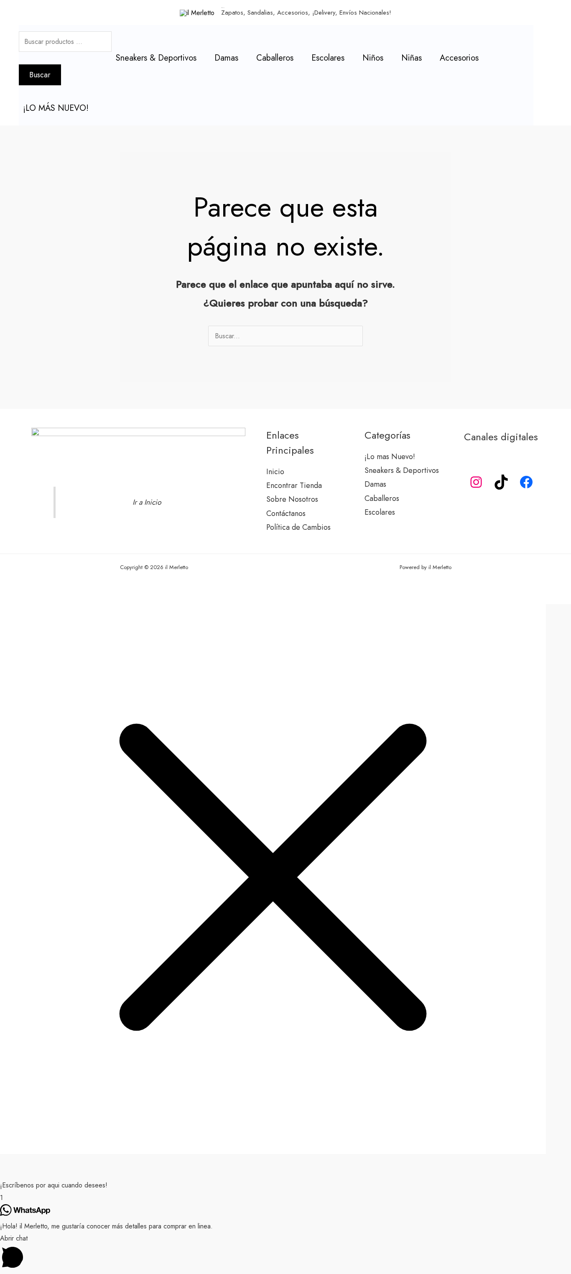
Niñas (411, 58)
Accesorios (459, 58)
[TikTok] (501, 482)
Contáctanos (286, 513)
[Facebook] (526, 482)
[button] (285, 1185)
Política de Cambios (298, 527)
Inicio (275, 471)
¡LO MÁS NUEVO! (56, 108)
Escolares (327, 58)
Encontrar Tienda (294, 485)
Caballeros (274, 58)
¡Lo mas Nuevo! (390, 456)
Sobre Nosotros (292, 499)
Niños (372, 58)
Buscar (40, 74)
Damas (226, 58)
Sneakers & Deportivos (156, 58)
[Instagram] (476, 482)
